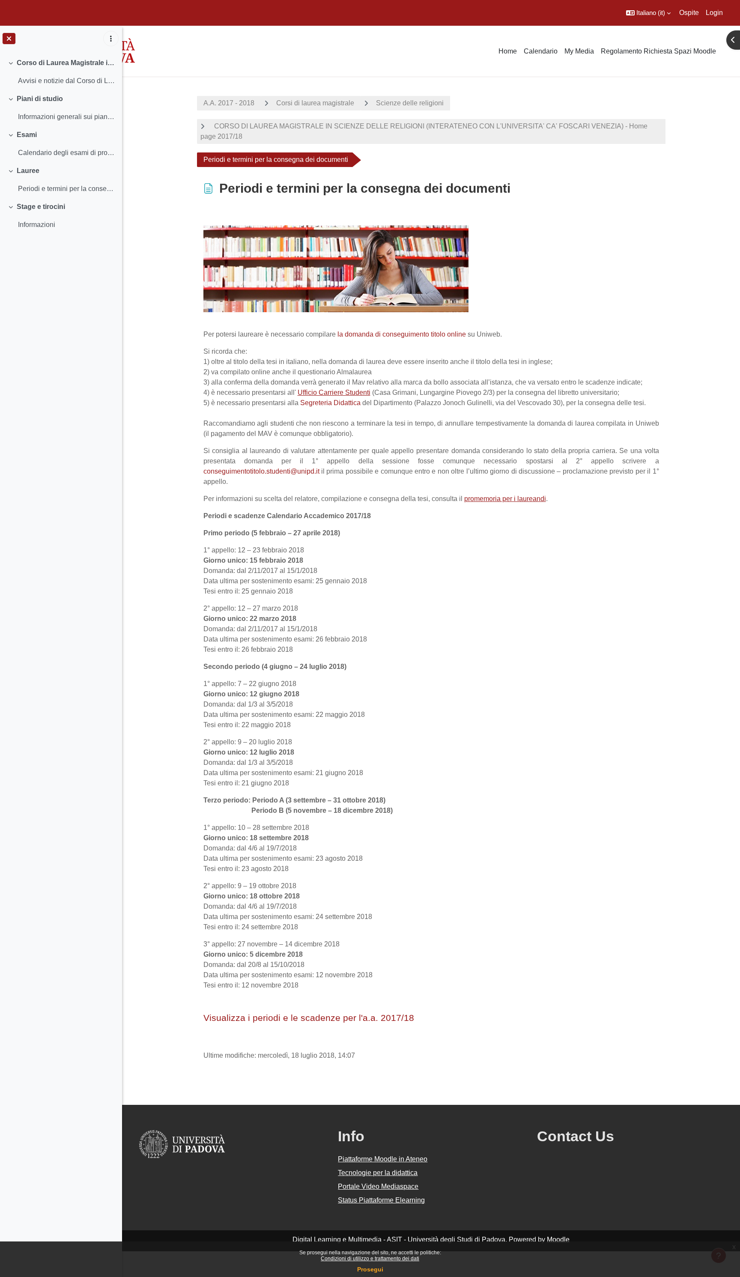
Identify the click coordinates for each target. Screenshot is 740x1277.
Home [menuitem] (507, 51)
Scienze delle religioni (410, 103)
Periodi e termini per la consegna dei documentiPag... (66, 188)
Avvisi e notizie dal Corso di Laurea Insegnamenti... (66, 80)
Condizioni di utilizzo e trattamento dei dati (370, 1259)
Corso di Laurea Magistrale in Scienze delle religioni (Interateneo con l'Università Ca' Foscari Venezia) (66, 62)
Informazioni (36, 224)
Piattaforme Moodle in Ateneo (382, 1159)
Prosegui (370, 1269)
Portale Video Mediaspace (378, 1186)
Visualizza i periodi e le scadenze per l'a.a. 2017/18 (308, 1018)
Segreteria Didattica (330, 402)
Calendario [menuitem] (541, 51)
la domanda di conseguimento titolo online (402, 334)
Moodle (558, 1239)
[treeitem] (61, 72)
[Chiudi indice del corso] (9, 39)
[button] (648, 13)
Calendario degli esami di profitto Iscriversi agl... (66, 152)
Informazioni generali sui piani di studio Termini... (66, 116)
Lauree (28, 170)
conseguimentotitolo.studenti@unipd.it (261, 471)
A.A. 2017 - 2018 (228, 103)
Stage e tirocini (41, 206)
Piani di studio (40, 98)
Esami (27, 134)
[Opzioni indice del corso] (111, 38)
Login (714, 12)
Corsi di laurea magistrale (315, 103)
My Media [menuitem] (579, 51)
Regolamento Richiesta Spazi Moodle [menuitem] (658, 51)
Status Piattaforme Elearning (381, 1200)
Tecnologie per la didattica (378, 1172)
